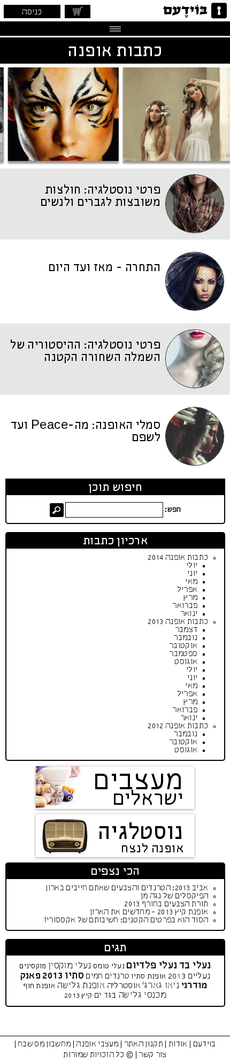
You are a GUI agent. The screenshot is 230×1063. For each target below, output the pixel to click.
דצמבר (186, 630)
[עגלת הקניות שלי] (77, 11)
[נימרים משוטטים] (116, 114)
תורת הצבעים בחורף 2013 (166, 904)
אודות (178, 1044)
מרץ (190, 598)
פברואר (184, 606)
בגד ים (105, 995)
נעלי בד (195, 965)
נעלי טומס (109, 966)
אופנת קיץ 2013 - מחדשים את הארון (149, 912)
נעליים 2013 (189, 976)
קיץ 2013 (78, 995)
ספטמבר (183, 654)
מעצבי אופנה (97, 1044)
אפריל (187, 590)
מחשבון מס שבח (44, 1044)
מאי (191, 582)
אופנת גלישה (81, 985)
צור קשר (152, 1055)
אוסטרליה (124, 986)
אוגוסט (185, 662)
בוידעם (204, 1044)
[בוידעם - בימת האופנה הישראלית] (194, 10)
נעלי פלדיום (151, 965)
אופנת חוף (39, 986)
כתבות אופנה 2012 (178, 726)
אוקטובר (183, 646)
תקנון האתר (143, 1044)
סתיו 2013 (63, 976)
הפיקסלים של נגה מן (175, 896)
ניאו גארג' (161, 985)
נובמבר (185, 638)
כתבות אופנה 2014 (178, 557)
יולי (191, 565)
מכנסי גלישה (142, 995)
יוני (192, 573)
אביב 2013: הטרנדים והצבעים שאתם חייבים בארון (126, 888)
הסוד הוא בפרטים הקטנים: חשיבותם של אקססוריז (126, 920)
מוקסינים (32, 966)
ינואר (189, 614)
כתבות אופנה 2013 (178, 622)
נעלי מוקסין (69, 965)
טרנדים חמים (107, 976)
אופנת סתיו (148, 976)
